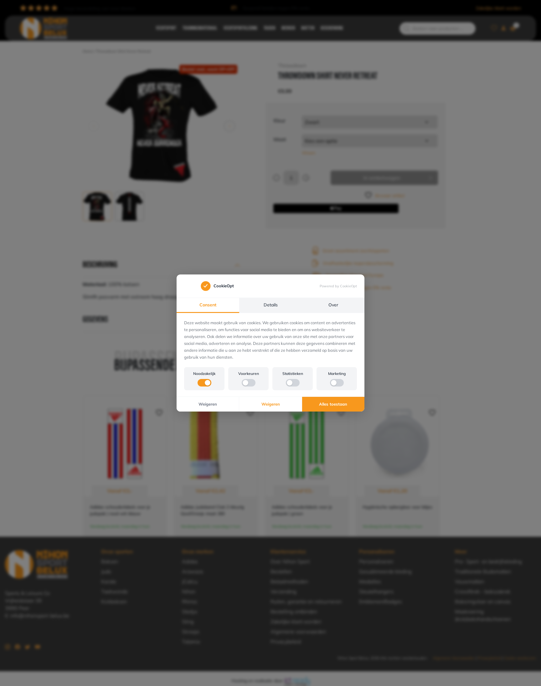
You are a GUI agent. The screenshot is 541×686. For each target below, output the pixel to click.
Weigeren (207, 404)
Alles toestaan (333, 404)
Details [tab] (271, 305)
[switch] (204, 383)
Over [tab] (333, 305)
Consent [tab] (207, 305)
